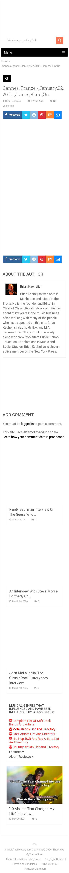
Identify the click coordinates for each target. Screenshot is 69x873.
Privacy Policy (49, 864)
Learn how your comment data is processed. (34, 437)
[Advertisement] (34, 216)
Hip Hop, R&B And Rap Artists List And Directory (34, 740)
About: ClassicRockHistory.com (23, 859)
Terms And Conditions (24, 864)
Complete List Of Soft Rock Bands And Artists (30, 722)
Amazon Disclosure (36, 868)
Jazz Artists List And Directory (33, 734)
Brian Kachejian (13, 101)
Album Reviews (20, 756)
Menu (8, 52)
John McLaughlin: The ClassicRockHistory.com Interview (28, 678)
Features (15, 752)
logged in (27, 424)
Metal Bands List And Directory (33, 729)
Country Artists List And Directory (35, 747)
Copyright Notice (54, 859)
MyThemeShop (34, 854)
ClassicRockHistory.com (18, 849)
